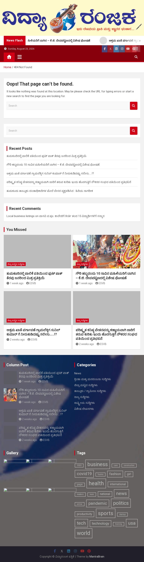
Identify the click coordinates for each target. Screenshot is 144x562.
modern (80, 494)
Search (133, 106)
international (118, 484)
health (96, 483)
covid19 (84, 473)
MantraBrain (96, 556)
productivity (84, 514)
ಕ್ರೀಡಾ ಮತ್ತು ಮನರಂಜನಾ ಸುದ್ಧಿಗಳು (92, 379)
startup (122, 514)
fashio (100, 474)
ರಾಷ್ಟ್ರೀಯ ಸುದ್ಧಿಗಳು (84, 403)
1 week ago (16, 283)
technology (100, 523)
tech (81, 523)
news (121, 493)
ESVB (32, 283)
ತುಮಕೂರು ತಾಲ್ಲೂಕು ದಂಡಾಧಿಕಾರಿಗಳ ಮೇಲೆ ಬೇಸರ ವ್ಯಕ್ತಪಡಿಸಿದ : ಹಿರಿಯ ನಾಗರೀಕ (50, 191)
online (79, 504)
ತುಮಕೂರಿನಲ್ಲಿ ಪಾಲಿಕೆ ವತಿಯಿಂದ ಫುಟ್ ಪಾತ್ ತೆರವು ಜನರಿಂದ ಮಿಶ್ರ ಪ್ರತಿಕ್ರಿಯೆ (46, 156)
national (105, 494)
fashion (115, 474)
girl (129, 474)
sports (105, 513)
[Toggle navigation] (20, 57)
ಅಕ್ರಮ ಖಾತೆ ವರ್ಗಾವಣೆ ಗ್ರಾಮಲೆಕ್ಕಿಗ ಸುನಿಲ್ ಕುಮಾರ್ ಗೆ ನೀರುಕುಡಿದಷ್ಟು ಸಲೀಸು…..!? (50, 173)
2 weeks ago (17, 339)
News (77, 373)
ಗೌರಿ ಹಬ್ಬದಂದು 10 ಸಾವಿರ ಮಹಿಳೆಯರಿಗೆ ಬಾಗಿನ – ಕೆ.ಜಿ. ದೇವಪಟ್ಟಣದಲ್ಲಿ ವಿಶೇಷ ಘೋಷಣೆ (53, 164)
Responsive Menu (136, 49)
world (83, 533)
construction (129, 465)
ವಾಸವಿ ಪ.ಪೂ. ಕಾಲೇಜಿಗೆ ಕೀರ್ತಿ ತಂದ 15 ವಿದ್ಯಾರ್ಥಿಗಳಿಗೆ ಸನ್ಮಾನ (71, 216)
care (116, 465)
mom (92, 494)
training (118, 524)
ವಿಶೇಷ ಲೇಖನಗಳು (84, 409)
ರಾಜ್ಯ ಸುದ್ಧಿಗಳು (82, 264)
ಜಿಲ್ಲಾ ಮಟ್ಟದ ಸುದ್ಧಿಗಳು (16, 264)
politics (121, 503)
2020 (79, 465)
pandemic (97, 503)
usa (132, 523)
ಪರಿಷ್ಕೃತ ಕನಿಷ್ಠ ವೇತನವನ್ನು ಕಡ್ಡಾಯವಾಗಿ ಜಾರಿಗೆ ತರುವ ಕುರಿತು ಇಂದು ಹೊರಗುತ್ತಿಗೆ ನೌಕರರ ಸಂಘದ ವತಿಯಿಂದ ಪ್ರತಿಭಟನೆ (69, 182)
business (97, 464)
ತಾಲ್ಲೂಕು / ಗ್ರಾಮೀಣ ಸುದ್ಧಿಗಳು (90, 391)
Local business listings (20, 216)
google (80, 484)
